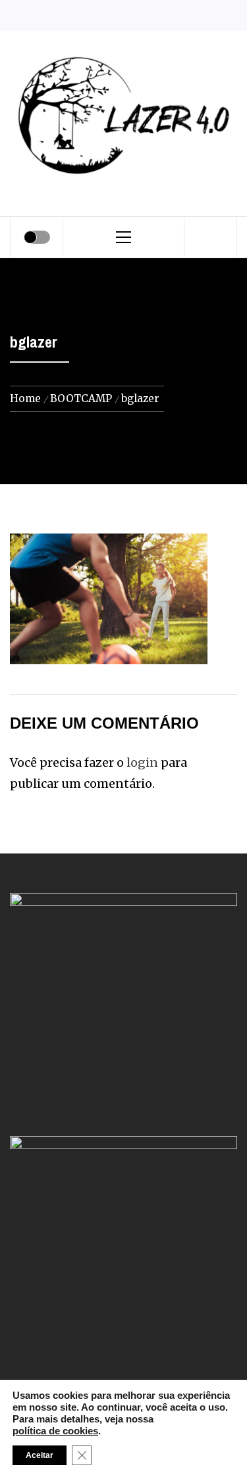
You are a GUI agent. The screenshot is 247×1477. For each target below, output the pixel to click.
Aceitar (39, 1455)
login (142, 762)
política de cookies (55, 1431)
